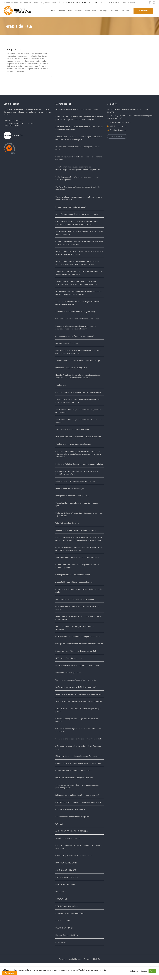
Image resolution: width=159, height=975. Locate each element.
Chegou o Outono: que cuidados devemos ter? (73, 771)
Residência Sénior (75, 11)
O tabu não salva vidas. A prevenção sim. (71, 368)
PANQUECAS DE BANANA (65, 884)
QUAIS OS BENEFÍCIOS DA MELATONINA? (71, 831)
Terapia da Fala (14, 49)
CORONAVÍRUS (61, 899)
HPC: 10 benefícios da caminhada (68, 658)
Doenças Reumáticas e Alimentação (69, 488)
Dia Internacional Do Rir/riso (66, 343)
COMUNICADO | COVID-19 (65, 870)
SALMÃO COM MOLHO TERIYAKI (68, 838)
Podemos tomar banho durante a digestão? (72, 817)
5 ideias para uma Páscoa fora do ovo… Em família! (75, 651)
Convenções (103, 11)
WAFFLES (59, 824)
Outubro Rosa (60, 385)
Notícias (114, 11)
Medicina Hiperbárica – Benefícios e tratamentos (75, 481)
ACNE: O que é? (61, 942)
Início (53, 11)
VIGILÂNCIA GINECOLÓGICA (66, 906)
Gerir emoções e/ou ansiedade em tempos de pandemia (77, 636)
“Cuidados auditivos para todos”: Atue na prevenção (75, 680)
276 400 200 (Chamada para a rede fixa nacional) (81, 3)
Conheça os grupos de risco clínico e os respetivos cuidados (79, 739)
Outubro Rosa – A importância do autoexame (73, 444)
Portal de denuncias (118, 130)
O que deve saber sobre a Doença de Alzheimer (74, 778)
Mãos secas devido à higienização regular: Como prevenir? (78, 756)
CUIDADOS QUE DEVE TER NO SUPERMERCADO (74, 856)
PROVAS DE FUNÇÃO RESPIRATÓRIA (69, 913)
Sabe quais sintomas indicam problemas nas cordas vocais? (79, 644)
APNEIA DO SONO (62, 921)
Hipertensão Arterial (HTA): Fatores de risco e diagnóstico (78, 694)
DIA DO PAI (59, 892)
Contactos (125, 11)
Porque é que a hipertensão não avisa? (70, 207)
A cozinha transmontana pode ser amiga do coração (76, 312)
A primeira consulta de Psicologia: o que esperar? (74, 336)
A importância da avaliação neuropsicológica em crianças (78, 392)
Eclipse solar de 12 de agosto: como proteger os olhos (76, 109)
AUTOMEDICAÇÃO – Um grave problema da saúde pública (78, 802)
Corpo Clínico (90, 11)
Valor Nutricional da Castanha (67, 523)
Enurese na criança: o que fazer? (68, 673)
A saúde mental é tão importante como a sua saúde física (78, 763)
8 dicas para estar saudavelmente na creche (72, 575)
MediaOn (96, 959)
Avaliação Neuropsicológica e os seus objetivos (74, 582)
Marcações (143, 11)
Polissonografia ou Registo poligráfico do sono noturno (77, 665)
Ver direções (115, 136)
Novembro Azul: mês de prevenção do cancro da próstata (78, 437)
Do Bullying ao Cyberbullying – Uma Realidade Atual (75, 530)
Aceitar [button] (152, 971)
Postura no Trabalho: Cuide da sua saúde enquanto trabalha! (79, 464)
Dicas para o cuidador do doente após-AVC (72, 496)
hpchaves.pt (122, 126)
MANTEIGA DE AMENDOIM (66, 863)
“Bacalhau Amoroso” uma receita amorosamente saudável (78, 702)
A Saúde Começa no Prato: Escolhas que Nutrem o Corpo (77, 361)
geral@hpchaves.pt (123, 122)
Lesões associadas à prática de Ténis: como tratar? (75, 687)
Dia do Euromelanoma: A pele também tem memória (76, 214)
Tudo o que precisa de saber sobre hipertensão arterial (77, 557)
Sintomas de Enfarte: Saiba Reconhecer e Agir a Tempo (77, 319)
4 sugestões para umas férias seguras (70, 809)
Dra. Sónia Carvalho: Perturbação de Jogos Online (75, 599)
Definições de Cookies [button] (138, 971)
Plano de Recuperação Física (66, 935)
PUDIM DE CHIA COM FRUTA (66, 877)
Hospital (61, 11)
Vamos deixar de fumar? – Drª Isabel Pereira (72, 430)
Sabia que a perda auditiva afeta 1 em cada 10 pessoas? (77, 795)
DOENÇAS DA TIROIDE (64, 928)
